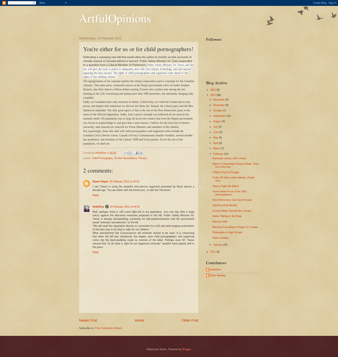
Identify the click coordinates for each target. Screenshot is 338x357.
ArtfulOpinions (115, 18)
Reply (96, 195)
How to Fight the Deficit (225, 186)
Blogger (186, 349)
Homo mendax (220, 237)
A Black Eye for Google (225, 172)
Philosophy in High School (227, 232)
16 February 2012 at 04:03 (125, 206)
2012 (213, 95)
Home (139, 320)
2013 (213, 89)
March (217, 148)
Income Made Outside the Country (231, 210)
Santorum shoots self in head (229, 158)
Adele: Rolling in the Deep (227, 216)
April (216, 143)
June (216, 132)
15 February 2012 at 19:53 (124, 181)
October (218, 110)
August (217, 121)
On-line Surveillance (125, 158)
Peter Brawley (218, 275)
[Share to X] (134, 153)
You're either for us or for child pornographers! (229, 193)
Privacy (142, 158)
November (219, 105)
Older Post (190, 320)
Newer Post (88, 320)
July (216, 126)
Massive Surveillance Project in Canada (235, 227)
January (218, 244)
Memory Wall (219, 221)
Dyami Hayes (100, 181)
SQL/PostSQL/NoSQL (225, 205)
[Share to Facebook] (137, 153)
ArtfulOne (98, 206)
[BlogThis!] (130, 153)
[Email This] (126, 153)
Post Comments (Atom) (108, 328)
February (218, 153)
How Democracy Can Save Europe (232, 199)
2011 (213, 251)
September (219, 115)
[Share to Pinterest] (141, 153)
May (216, 137)
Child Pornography (102, 158)
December (219, 99)
